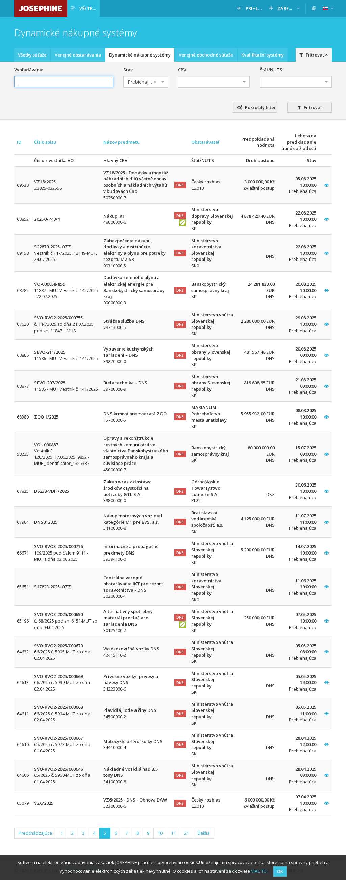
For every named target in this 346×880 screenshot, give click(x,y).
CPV (182, 70)
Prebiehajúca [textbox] (142, 81)
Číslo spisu (45, 142)
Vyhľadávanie (29, 70)
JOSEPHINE (40, 8)
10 (160, 833)
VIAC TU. (259, 871)
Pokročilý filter (260, 107)
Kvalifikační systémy (262, 55)
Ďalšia (203, 833)
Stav (128, 70)
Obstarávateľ (205, 142)
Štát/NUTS (271, 70)
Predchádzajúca (35, 833)
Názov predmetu (121, 142)
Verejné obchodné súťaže (206, 55)
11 (173, 833)
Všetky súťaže (32, 55)
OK (280, 871)
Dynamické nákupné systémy (140, 55)
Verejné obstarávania (78, 55)
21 (186, 833)
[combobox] (145, 82)
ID (19, 142)
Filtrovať (312, 107)
